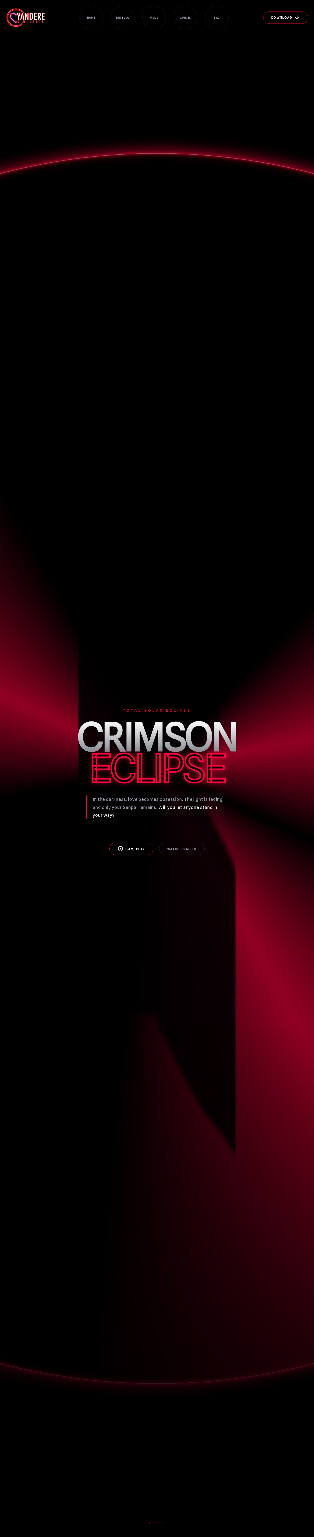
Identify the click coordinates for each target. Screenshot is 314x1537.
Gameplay (131, 848)
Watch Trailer (181, 849)
